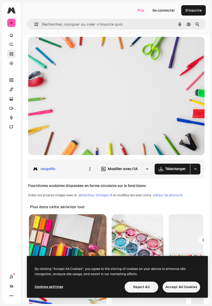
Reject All (141, 287)
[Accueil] (11, 35)
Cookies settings (49, 286)
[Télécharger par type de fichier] (195, 169)
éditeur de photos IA (168, 195)
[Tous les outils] (11, 80)
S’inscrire (193, 10)
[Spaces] (11, 89)
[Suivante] (203, 240)
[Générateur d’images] (11, 99)
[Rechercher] (11, 44)
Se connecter (163, 10)
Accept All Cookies (181, 287)
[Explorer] (11, 63)
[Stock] (11, 54)
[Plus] (11, 295)
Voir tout (77, 207)
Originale (62, 46)
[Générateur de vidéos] (11, 108)
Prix (141, 10)
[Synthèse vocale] (11, 117)
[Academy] (11, 286)
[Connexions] (11, 277)
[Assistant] (11, 127)
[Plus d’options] (90, 169)
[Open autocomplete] (34, 24)
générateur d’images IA (95, 195)
